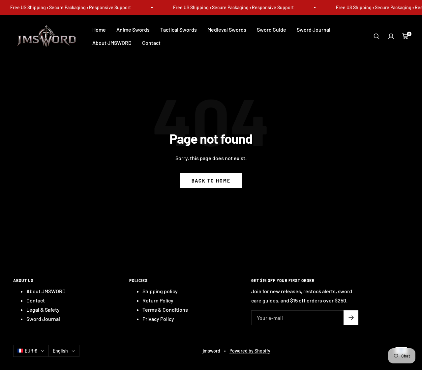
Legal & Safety (43, 309)
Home (99, 29)
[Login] (391, 36)
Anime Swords (133, 29)
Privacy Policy (158, 319)
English (60, 351)
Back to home (211, 181)
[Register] (351, 317)
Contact (151, 43)
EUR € (31, 351)
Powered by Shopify (249, 351)
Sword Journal (313, 29)
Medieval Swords (226, 29)
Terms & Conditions (165, 309)
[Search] (376, 36)
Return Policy (157, 300)
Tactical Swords (178, 29)
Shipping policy (160, 291)
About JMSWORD (112, 43)
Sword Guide (271, 29)
